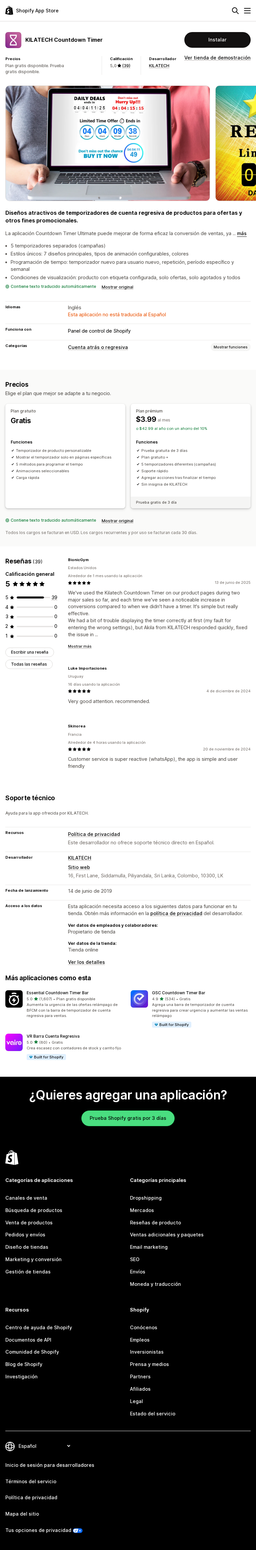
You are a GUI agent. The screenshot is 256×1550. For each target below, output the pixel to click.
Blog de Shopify (23, 1364)
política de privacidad (176, 913)
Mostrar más (80, 646)
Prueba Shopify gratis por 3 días (128, 1118)
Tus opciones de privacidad (38, 1530)
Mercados (142, 1210)
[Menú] (247, 10)
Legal (136, 1401)
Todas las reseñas (29, 664)
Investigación (21, 1376)
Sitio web (79, 867)
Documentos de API (28, 1340)
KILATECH (159, 65)
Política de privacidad (94, 834)
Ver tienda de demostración (217, 57)
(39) (126, 65)
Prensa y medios (149, 1364)
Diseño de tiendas (26, 1247)
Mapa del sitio (22, 1514)
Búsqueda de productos (33, 1210)
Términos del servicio (30, 1481)
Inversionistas (147, 1352)
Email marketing (149, 1247)
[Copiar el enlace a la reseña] (92, 559)
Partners (140, 1376)
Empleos (140, 1340)
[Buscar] (235, 10)
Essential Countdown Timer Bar (58, 992)
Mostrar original (117, 287)
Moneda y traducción (155, 1284)
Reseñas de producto (155, 1222)
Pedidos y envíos (25, 1234)
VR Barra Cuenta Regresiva (53, 1036)
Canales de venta (26, 1198)
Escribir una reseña (29, 652)
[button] (65, 1004)
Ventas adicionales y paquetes (167, 1234)
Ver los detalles (86, 962)
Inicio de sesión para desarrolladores (49, 1465)
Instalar (217, 39)
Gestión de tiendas (28, 1271)
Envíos (137, 1271)
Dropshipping (146, 1198)
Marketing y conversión (33, 1259)
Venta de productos (29, 1222)
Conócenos (143, 1327)
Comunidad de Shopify (32, 1352)
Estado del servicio (152, 1413)
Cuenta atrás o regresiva (98, 347)
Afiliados (140, 1389)
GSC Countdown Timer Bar (178, 992)
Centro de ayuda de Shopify (38, 1327)
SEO (134, 1259)
